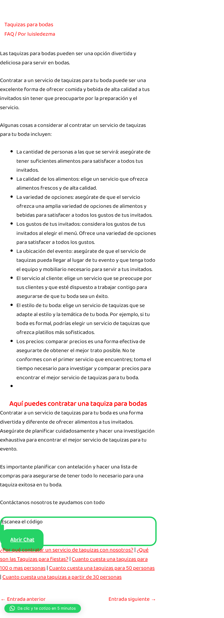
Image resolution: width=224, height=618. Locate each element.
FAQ (9, 34)
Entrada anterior (23, 599)
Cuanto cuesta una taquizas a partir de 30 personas (62, 577)
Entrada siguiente (132, 599)
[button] (42, 608)
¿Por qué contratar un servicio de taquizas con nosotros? (66, 550)
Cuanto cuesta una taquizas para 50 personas (102, 568)
